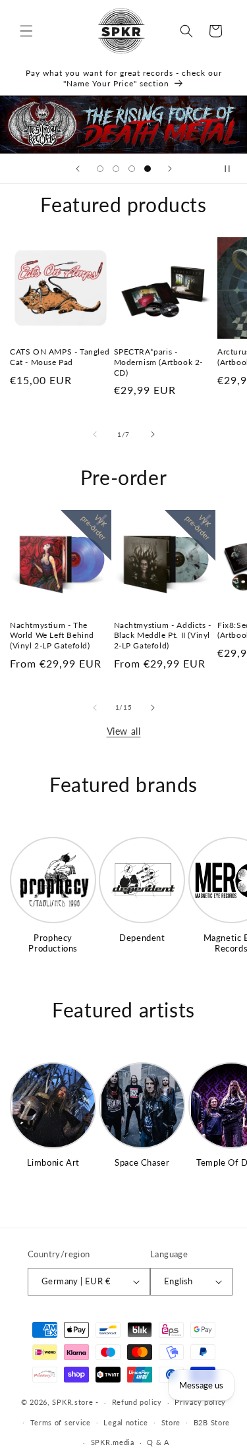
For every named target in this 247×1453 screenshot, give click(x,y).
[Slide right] (152, 434)
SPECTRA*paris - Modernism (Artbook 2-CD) (159, 362)
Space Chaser (142, 1162)
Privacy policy (200, 1402)
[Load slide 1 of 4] (100, 169)
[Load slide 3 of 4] (132, 169)
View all (124, 731)
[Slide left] (94, 434)
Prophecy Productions (53, 943)
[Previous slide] (77, 168)
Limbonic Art (53, 1162)
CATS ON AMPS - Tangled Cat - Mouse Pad (59, 357)
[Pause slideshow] (232, 168)
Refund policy (137, 1402)
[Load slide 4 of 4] (147, 169)
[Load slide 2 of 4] (116, 169)
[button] (26, 30)
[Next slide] (169, 168)
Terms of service (60, 1422)
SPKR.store (72, 1402)
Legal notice (125, 1422)
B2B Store (212, 1422)
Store (171, 1422)
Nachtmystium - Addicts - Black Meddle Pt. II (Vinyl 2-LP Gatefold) (162, 635)
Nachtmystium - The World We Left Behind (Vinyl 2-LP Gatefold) (52, 635)
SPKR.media (112, 1442)
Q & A (158, 1442)
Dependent (142, 937)
